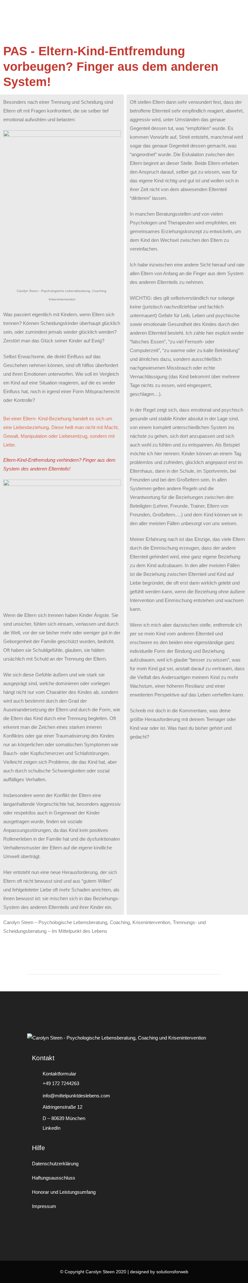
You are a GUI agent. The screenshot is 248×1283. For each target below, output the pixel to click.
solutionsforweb (172, 1271)
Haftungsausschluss (53, 1178)
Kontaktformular (59, 1073)
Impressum (44, 1206)
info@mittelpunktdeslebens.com (76, 1095)
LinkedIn (51, 1128)
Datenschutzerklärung (55, 1163)
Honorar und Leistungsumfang (64, 1192)
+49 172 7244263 (61, 1083)
